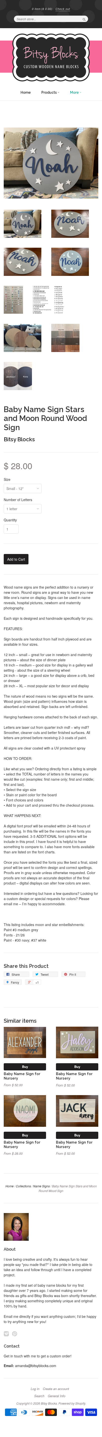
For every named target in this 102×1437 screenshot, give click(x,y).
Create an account (56, 1389)
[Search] (84, 18)
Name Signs (41, 1186)
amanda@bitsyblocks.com (35, 1365)
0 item (42, 9)
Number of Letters (18, 499)
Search (39, 1396)
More (74, 92)
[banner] (51, 57)
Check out (62, 9)
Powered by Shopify (71, 1403)
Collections (23, 1186)
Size (7, 479)
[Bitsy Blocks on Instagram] (6, 1333)
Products (49, 92)
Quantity (10, 519)
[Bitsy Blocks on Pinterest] (14, 1333)
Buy (25, 1066)
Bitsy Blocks (19, 439)
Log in (35, 1389)
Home (26, 92)
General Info (56, 1396)
